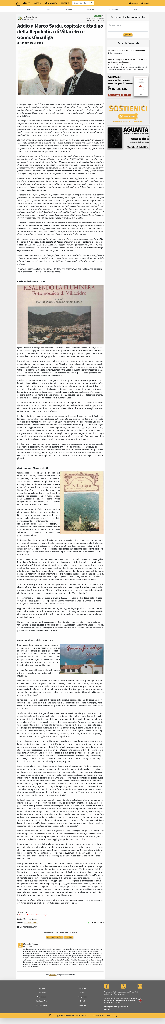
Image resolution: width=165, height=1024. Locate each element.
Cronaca (68, 9)
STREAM (66, 3)
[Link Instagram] (123, 986)
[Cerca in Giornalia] (91, 3)
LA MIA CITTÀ (52, 3)
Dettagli (108, 1009)
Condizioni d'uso (41, 1001)
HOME (27, 3)
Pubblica (129, 35)
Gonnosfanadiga (41, 915)
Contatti (82, 1001)
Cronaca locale (91, 18)
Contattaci (135, 3)
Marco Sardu (31, 915)
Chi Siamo (42, 989)
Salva (60, 937)
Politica (90, 9)
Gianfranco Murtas (31, 923)
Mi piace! (52, 937)
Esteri (47, 9)
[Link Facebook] (107, 986)
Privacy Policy (98, 1016)
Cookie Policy (112, 1016)
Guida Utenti (42, 993)
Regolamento (41, 997)
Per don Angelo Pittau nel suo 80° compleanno (126, 50)
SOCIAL (38, 3)
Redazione (82, 989)
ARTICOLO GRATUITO (96, 923)
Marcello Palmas (30, 944)
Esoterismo (114, 9)
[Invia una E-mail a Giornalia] (140, 986)
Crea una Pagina (41, 1005)
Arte (136, 9)
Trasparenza (82, 997)
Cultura (26, 9)
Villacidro (23, 912)
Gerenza (82, 993)
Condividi (69, 937)
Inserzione (82, 1005)
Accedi (146, 3)
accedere (53, 975)
